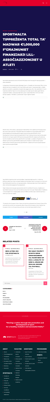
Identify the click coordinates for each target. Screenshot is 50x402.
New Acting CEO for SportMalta (12, 252)
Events (4, 293)
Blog (4, 291)
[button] (43, 3)
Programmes (6, 297)
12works (28, 399)
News (5, 30)
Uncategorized (7, 304)
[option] (13, 255)
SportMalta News (12, 30)
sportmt (5, 69)
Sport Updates (7, 299)
